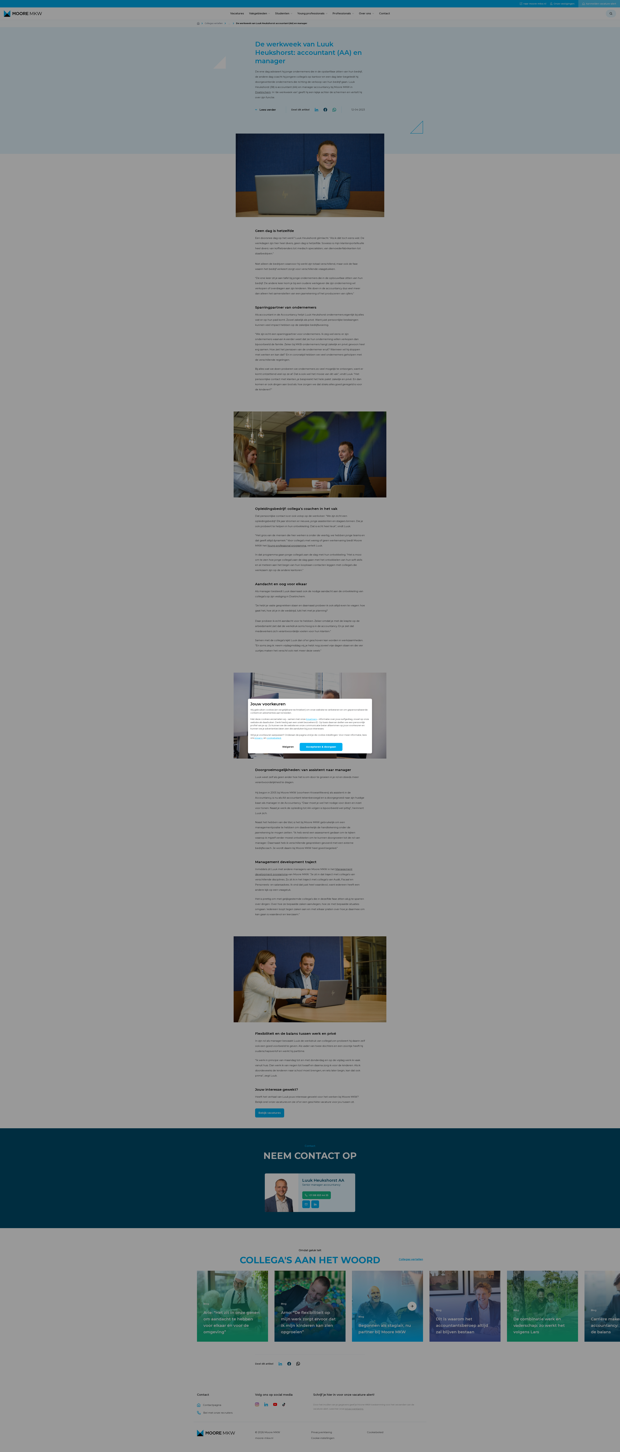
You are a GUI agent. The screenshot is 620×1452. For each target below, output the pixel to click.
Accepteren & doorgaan (321, 746)
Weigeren (288, 746)
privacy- (259, 738)
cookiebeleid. (274, 738)
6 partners (311, 719)
